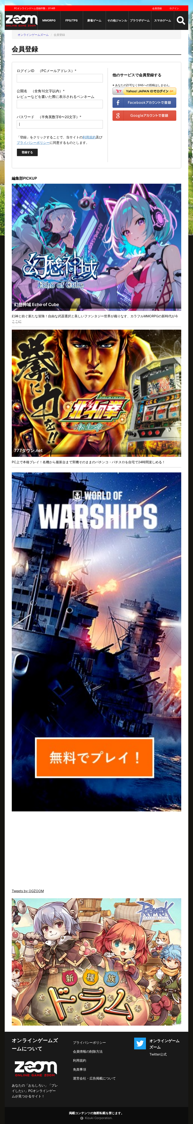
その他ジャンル (117, 20)
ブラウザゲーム (140, 20)
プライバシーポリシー (33, 143)
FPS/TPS (71, 20)
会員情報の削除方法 (88, 1051)
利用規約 (89, 137)
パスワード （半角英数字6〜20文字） (49, 117)
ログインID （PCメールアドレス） (46, 70)
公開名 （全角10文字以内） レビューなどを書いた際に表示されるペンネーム (55, 94)
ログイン (174, 8)
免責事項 (79, 1069)
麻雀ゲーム (94, 20)
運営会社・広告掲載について (94, 1078)
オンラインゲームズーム (33, 34)
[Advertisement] (96, 850)
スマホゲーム (162, 20)
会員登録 (157, 8)
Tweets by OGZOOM (28, 891)
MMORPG (49, 20)
